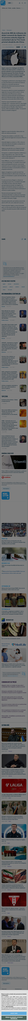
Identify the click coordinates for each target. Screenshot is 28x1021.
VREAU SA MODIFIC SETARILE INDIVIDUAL (14, 1017)
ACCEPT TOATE (14, 1013)
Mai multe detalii (9, 1006)
